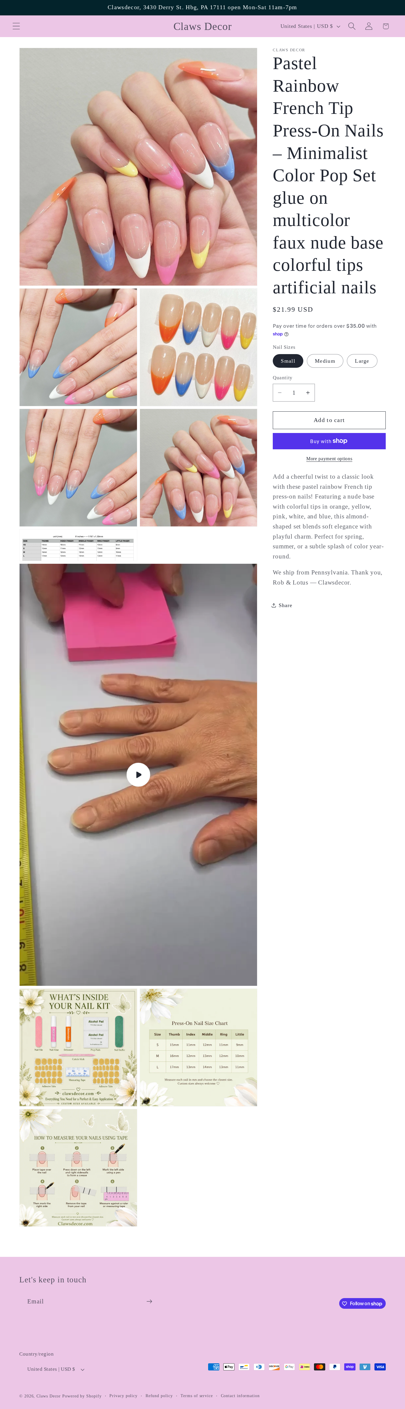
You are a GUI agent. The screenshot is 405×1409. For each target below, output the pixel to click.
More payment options (329, 458)
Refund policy (159, 1395)
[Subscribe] (149, 1301)
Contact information (240, 1395)
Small (288, 361)
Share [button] (285, 605)
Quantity (282, 377)
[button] (16, 26)
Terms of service (197, 1395)
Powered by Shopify (81, 1396)
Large (362, 361)
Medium (325, 361)
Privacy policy (123, 1395)
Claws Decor (48, 1396)
